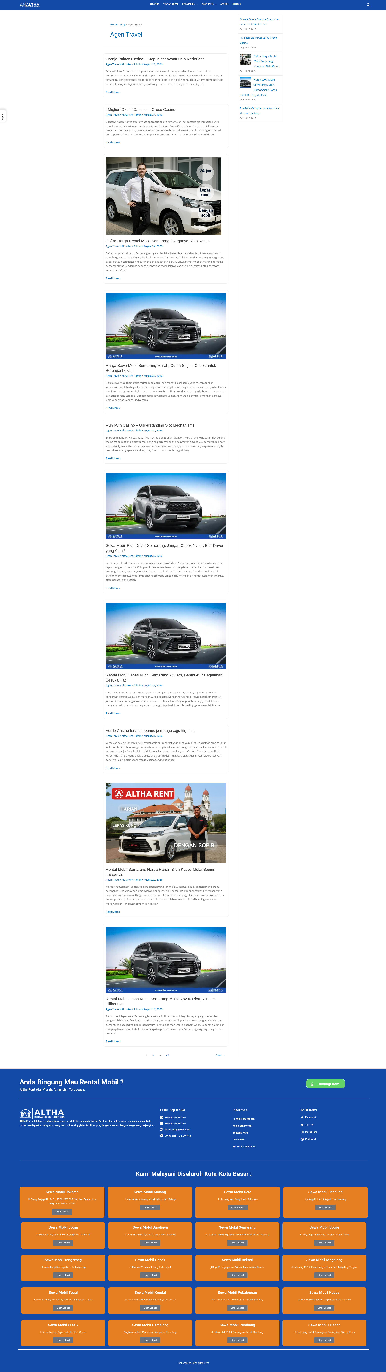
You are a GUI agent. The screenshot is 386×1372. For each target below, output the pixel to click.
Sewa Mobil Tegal (63, 1292)
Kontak (236, 4)
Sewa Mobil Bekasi (237, 1260)
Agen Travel (112, 64)
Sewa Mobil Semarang (237, 1227)
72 (167, 1054)
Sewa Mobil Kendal (150, 1292)
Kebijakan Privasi (242, 1125)
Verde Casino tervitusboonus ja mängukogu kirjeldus (151, 730)
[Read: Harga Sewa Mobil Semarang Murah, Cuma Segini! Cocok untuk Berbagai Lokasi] (166, 326)
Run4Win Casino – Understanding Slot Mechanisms (150, 425)
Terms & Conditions (244, 1146)
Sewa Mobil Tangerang (63, 1260)
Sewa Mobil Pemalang (150, 1325)
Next (220, 1054)
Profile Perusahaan (244, 1118)
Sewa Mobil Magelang (324, 1260)
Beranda (154, 4)
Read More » (113, 92)
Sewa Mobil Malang (150, 1192)
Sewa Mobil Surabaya (150, 1227)
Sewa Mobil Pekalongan (237, 1292)
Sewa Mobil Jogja (63, 1227)
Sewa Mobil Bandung (325, 1192)
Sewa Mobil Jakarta (62, 1192)
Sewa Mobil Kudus (324, 1292)
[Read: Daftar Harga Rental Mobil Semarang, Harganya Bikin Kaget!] (163, 195)
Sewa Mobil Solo (237, 1192)
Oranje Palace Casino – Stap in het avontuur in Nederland (155, 59)
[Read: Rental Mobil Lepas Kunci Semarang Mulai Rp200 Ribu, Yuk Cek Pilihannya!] (166, 959)
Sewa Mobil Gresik (63, 1325)
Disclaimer (239, 1139)
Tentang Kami (170, 4)
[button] (368, 5)
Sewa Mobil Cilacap (324, 1325)
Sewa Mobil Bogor (324, 1227)
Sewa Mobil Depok (150, 1260)
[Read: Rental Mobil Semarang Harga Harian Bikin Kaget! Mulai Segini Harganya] (166, 822)
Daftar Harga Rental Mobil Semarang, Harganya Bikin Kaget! (158, 241)
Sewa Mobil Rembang (237, 1325)
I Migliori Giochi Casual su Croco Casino (140, 109)
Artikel (224, 4)
